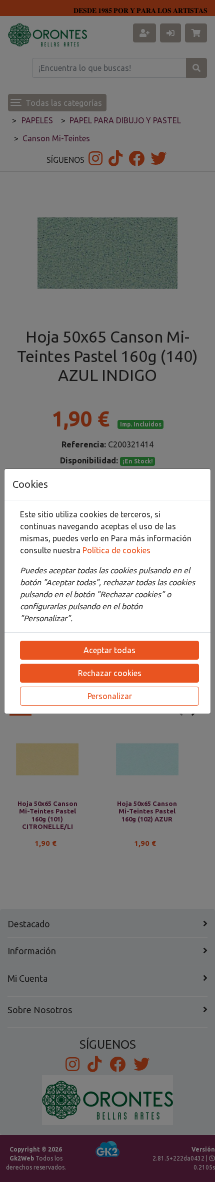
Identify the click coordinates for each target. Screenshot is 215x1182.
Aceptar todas (110, 650)
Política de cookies (116, 550)
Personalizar (110, 696)
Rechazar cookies (110, 673)
